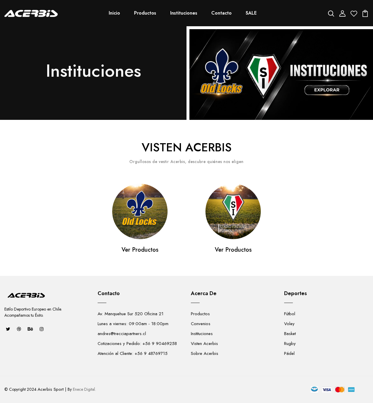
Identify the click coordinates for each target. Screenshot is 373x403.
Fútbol (289, 314)
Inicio (114, 13)
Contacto (221, 13)
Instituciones (183, 13)
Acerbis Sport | (52, 389)
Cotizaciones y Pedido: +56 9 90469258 (137, 343)
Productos (145, 13)
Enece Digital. (84, 389)
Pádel (289, 353)
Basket (290, 333)
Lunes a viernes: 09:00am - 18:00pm (133, 323)
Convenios (200, 323)
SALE (251, 13)
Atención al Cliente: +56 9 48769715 (133, 353)
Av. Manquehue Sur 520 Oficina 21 (130, 314)
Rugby (290, 343)
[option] (139, 225)
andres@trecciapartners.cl (122, 333)
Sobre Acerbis (204, 353)
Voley (289, 323)
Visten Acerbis (204, 343)
